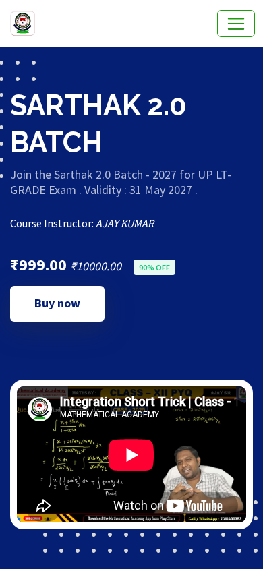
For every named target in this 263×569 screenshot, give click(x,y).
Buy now (57, 303)
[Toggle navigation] (236, 23)
